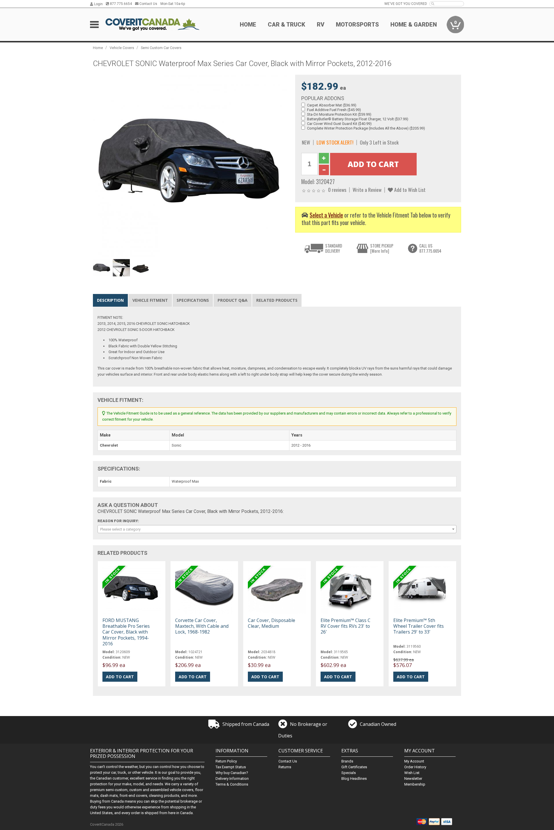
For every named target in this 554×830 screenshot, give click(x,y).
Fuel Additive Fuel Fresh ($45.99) (334, 110)
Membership (414, 784)
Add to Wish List (409, 189)
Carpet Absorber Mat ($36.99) (331, 105)
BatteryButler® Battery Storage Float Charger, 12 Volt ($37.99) (357, 119)
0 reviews (337, 189)
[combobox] (277, 529)
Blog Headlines (354, 778)
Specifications (193, 300)
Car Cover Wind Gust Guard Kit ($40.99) (339, 123)
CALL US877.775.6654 (430, 248)
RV (320, 24)
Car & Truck (286, 24)
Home (248, 24)
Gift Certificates (354, 767)
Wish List (412, 773)
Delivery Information (232, 778)
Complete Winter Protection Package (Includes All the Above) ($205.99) (366, 128)
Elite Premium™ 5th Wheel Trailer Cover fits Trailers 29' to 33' (418, 626)
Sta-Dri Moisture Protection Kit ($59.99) (339, 114)
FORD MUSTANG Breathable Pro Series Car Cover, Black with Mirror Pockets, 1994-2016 (126, 632)
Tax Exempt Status (231, 767)
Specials (348, 773)
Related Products (276, 300)
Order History (415, 767)
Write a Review (367, 189)
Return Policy (226, 761)
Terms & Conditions (232, 784)
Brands (347, 761)
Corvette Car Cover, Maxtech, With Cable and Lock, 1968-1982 (202, 626)
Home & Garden (413, 24)
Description (110, 300)
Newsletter (413, 778)
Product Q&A (233, 300)
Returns (284, 767)
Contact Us (147, 4)
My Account (414, 761)
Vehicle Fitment (150, 300)
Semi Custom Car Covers (161, 48)
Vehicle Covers (122, 48)
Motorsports (357, 24)
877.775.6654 (120, 4)
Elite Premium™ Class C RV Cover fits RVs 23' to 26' (345, 626)
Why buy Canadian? (232, 773)
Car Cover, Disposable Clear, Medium (271, 623)
